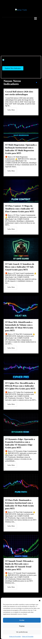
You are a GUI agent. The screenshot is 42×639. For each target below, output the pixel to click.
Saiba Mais (11, 110)
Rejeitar (22, 626)
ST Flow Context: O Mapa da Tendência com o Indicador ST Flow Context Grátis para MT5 (19, 209)
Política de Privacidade (15, 636)
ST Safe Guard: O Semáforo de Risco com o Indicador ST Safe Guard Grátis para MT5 (19, 267)
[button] (40, 600)
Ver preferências (22, 632)
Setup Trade (5, 3)
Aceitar (21, 620)
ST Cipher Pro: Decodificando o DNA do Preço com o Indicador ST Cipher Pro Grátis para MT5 (20, 386)
